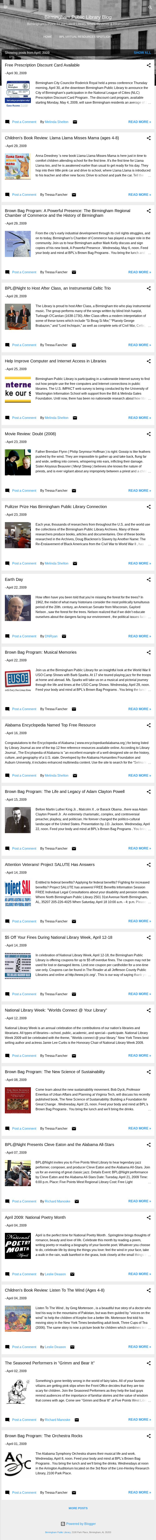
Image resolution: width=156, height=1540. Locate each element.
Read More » (139, 122)
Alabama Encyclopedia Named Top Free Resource (50, 725)
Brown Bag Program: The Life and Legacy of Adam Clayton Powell (65, 791)
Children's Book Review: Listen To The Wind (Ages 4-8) (55, 1290)
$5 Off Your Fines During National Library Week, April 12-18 (58, 937)
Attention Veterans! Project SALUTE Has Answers (50, 864)
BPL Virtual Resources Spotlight (86, 36)
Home (47, 36)
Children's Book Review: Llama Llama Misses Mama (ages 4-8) (62, 138)
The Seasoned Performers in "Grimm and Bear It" (50, 1363)
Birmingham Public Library (57, 1532)
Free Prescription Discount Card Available (42, 65)
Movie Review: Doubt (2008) (30, 434)
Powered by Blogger (80, 1524)
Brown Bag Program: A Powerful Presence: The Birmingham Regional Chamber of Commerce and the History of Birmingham (67, 213)
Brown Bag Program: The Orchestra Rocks (43, 1436)
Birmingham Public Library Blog (78, 17)
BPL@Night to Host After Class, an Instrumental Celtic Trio (58, 288)
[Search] (150, 8)
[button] (148, 66)
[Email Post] (75, 123)
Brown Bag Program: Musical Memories (41, 652)
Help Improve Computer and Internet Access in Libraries (55, 361)
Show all (142, 52)
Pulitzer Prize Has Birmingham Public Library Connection (56, 506)
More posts (78, 1508)
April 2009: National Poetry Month (35, 1217)
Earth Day (14, 579)
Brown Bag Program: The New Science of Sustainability (55, 1071)
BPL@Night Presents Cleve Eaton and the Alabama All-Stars (59, 1144)
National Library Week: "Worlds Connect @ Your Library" (56, 1010)
